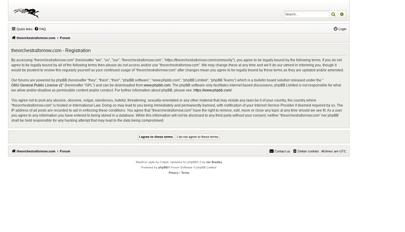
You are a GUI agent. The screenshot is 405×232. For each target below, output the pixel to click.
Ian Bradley (214, 162)
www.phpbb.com (157, 85)
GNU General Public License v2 (37, 85)
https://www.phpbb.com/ (213, 90)
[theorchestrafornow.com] (27, 10)
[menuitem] (40, 29)
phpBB (163, 167)
